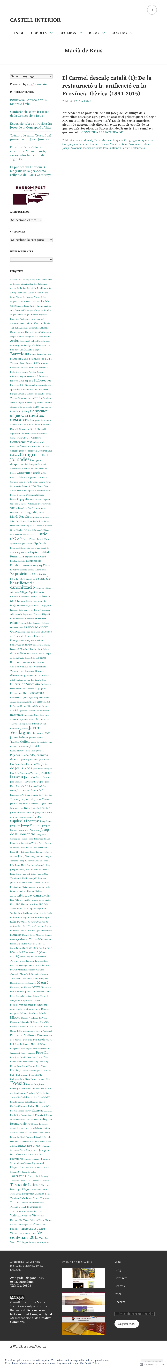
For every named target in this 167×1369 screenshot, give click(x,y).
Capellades (38, 403)
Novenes (22, 1027)
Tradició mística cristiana (32, 1203)
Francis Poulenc (34, 636)
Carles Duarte (25, 407)
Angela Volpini (16, 315)
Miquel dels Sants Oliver (27, 996)
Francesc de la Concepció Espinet (25, 610)
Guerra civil (34, 675)
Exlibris (31, 570)
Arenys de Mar (31, 337)
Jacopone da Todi (41, 733)
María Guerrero (17, 983)
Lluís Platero (22, 904)
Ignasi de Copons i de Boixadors (34, 711)
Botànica (34, 389)
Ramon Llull (41, 1110)
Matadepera (30, 983)
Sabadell (39, 1137)
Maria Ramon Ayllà (28, 961)
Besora (40, 372)
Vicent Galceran (30, 1220)
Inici (18, 33)
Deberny (21, 495)
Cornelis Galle (16, 482)
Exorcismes (40, 570)
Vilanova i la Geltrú (32, 1228)
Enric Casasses (30, 535)
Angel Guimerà (31, 315)
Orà (50, 1027)
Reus (30, 1124)
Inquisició (15, 729)
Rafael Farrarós (17, 1102)
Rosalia (28, 1133)
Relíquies (45, 1119)
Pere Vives (41, 1066)
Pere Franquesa (28, 1053)
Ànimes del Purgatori (39, 1243)
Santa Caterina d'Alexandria (27, 1142)
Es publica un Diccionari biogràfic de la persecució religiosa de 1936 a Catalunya (31, 170)
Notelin (13, 1027)
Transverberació (18, 1211)
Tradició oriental (18, 1207)
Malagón (36, 931)
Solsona (13, 1172)
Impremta (16, 714)
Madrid (28, 931)
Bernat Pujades (29, 372)
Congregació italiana (74, 144)
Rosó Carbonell (27, 1137)
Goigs (23, 675)
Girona (14, 675)
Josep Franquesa (38, 852)
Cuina (32, 486)
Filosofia (40, 592)
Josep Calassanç (25, 817)
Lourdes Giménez (26, 913)
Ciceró (33, 429)
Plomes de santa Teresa (41, 1079)
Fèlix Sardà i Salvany (40, 649)
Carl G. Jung (38, 407)
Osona (13, 1031)
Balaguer (37, 350)
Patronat (42, 1035)
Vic (34, 1215)
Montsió (28, 1004)
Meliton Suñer (37, 992)
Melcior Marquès (20, 991)
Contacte (121, 33)
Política (29, 1084)
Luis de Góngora (43, 918)
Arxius (14, 340)
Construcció (16, 469)
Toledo (48, 1194)
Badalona (26, 349)
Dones (23, 521)
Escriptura (35, 548)
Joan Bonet (15, 764)
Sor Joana (22, 1172)
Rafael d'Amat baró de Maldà (34, 1097)
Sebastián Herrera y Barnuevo (36, 1159)
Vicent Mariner (45, 1220)
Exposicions (20, 574)
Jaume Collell (20, 741)
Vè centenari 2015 (26, 1235)
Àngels (25, 1243)
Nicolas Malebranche (20, 1022)
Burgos (13, 394)
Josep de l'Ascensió (29, 830)
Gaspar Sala (29, 658)
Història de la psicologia (21, 698)
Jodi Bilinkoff (43, 808)
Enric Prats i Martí (33, 539)
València (16, 1215)
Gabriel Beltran (20, 653)
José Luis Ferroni (33, 870)
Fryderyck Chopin (18, 649)
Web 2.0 (15, 1242)
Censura (24, 429)
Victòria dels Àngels (19, 1225)
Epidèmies (41, 543)
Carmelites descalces (27, 417)
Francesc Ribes (25, 623)
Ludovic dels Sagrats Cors (22, 918)
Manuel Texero (29, 939)
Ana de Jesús (23, 306)
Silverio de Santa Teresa (37, 1168)
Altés (20, 302)
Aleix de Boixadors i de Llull (26, 288)
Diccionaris (35, 499)
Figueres (40, 588)
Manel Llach (46, 931)
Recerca (67, 33)
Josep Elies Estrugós (19, 852)
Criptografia (15, 486)
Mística (15, 1017)
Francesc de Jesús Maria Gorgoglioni (34, 606)
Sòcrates (32, 1172)
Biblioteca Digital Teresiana (23, 376)
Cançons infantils (24, 403)
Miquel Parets (27, 1001)
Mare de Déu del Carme (37, 948)
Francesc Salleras (41, 623)
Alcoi (45, 284)
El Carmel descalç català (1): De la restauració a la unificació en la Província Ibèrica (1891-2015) (107, 86)
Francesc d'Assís (24, 601)
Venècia (27, 1216)
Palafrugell (47, 1031)
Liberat (30, 891)
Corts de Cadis (31, 482)
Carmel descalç (84, 140)
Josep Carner (46, 821)
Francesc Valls (16, 627)
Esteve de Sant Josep (32, 565)
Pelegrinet (15, 1049)
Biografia (14, 385)
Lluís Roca (33, 904)
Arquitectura (45, 337)
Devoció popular (19, 499)
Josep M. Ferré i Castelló (30, 861)
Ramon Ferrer (120, 148)
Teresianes (35, 1189)
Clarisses (25, 434)
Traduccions (34, 1207)
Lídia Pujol (17, 921)
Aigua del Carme (39, 280)
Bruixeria (43, 389)
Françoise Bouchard (34, 640)
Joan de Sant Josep (37, 777)
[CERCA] (152, 10)
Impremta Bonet (31, 715)
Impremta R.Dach (27, 719)
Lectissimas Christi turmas (22, 887)
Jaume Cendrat (36, 738)
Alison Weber (34, 293)
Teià (38, 1176)
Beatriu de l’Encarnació (37, 363)
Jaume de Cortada (38, 742)
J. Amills (24, 729)
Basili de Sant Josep (33, 358)
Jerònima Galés (28, 755)
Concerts (36, 437)
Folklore (15, 596)
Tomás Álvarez (33, 1198)
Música (24, 1018)
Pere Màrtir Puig (30, 1062)
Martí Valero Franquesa (37, 979)
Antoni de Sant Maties (29, 328)
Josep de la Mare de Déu (39, 839)
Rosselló (15, 1137)
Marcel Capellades (18, 944)
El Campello (38, 526)
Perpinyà (16, 1070)
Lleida (46, 895)
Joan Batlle (44, 760)
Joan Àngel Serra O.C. (30, 790)
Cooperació (31, 478)
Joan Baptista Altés (29, 760)
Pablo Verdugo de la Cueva (29, 1031)
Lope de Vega (35, 909)
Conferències (19, 442)
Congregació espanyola (138, 140)
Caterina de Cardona (28, 424)
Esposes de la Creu (35, 556)
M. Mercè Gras (17, 931)
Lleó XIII (14, 900)
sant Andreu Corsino (30, 1145)
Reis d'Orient (32, 1120)
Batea (22, 363)
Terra (44, 1189)
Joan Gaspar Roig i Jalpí (33, 782)
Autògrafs (29, 345)
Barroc (33, 355)
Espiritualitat (23, 552)
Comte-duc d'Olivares (20, 438)
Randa (13, 1115)
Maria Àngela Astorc (25, 965)
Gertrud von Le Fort (21, 666)
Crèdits (39, 33)
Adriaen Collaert (17, 280)
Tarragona (18, 1176)
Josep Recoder (17, 870)
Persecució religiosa (32, 1071)
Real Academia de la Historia (29, 1115)
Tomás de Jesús (17, 1198)
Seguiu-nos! (126, 1323)
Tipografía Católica (33, 1193)
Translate (40, 84)
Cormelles (43, 478)
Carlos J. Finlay (22, 411)
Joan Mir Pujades (24, 786)
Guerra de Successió (25, 684)
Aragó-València (17, 337)
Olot (45, 1026)
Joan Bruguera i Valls (30, 764)
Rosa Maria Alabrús (41, 1133)
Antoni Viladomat (42, 332)
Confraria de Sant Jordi (39, 447)
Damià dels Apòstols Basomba (31, 491)
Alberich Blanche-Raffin (32, 284)
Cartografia (35, 420)
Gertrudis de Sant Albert (34, 662)
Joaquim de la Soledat (28, 804)
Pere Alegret (26, 1049)
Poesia (17, 1083)
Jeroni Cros (23, 746)
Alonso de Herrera (24, 297)
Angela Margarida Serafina (39, 310)
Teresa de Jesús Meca (20, 1181)
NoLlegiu (34, 1022)
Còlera (13, 491)
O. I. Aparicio (34, 1026)
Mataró (42, 982)
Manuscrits (44, 939)
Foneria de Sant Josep (31, 597)
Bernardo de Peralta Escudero (24, 368)
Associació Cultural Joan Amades (35, 341)
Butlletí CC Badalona (27, 394)
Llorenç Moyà (26, 900)
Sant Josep (26, 1150)
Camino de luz (24, 398)
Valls (40, 1211)
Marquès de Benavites (30, 974)
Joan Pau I (37, 786)
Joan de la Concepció (43, 769)
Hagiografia (40, 689)
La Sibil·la (45, 883)
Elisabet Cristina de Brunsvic (29, 530)
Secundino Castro (20, 1163)
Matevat (28, 987)
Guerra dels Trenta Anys (35, 680)
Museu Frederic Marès (33, 1013)
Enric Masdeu (102, 140)
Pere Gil (42, 1052)
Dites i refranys (39, 508)
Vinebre (26, 1234)
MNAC (37, 1001)
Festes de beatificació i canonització (30, 583)
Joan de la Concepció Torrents (24, 773)
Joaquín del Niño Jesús (23, 808)
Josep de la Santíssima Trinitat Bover (27, 843)
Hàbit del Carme (34, 706)
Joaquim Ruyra (45, 804)
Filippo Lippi (27, 592)
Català (13, 425)
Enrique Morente (26, 544)
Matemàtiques (16, 987)
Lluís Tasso (22, 909)
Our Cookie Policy (89, 1363)
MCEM (36, 987)
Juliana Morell (18, 882)
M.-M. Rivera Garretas (34, 922)
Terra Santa (15, 1194)
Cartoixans (46, 420)
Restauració (138, 148)
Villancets (16, 1233)
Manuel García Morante (33, 935)
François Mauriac (21, 644)
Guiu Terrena (28, 689)
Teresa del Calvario (40, 1181)
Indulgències (25, 724)
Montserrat (16, 1004)
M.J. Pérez (28, 926)
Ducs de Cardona (35, 521)
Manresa (15, 934)
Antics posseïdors (28, 319)
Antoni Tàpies (24, 332)
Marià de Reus (118, 144)
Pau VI (49, 1040)
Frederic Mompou (41, 645)
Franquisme (17, 640)
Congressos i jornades (29, 457)
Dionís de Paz (24, 508)
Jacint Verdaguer (25, 730)
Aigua (28, 280)
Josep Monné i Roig (40, 865)
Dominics (34, 517)
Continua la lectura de (102, 132)
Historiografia (35, 692)
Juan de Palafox (29, 874)
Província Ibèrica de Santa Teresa (90, 148)
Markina (31, 970)
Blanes (26, 389)
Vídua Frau (44, 1238)
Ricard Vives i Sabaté (30, 1128)
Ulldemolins (32, 1211)
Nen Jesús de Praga (38, 1018)
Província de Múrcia (30, 1089)
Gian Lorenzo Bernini (31, 671)
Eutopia (23, 570)
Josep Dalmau (31, 825)
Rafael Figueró (31, 1102)
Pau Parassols (36, 1039)
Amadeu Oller (30, 302)
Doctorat (14, 513)
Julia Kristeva (39, 878)
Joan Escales (16, 782)
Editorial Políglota (24, 526)
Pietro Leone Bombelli (27, 1075)
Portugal (15, 1088)
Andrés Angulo (37, 306)
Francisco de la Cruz (30, 632)
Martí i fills (21, 979)
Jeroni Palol (29, 751)
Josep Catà (15, 826)
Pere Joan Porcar (35, 1057)
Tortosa (15, 1202)
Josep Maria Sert (23, 865)
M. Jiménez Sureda (42, 926)
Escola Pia (25, 548)
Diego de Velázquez (28, 504)
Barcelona (19, 354)
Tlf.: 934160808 (20, 1285)
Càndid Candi (43, 486)
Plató (27, 1079)
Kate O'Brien (34, 883)
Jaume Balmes (19, 737)
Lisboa (38, 891)
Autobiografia (16, 345)
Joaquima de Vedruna (20, 795)
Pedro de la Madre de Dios (32, 1044)
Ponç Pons (39, 1084)
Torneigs (44, 1198)
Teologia (45, 1176)
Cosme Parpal (44, 482)
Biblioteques (42, 380)
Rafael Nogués (36, 1106)
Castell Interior (35, 20)
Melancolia (46, 987)
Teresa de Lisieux (25, 1185)
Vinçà (33, 1234)
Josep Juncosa (36, 856)
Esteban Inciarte (17, 561)
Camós (36, 398)
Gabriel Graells (37, 654)
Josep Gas (23, 856)
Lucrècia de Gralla (43, 913)
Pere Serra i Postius (26, 1066)
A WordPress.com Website (28, 1346)
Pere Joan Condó (18, 1057)
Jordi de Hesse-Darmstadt (22, 813)
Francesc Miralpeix (25, 619)
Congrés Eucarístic (38, 464)
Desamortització (99, 144)
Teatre (31, 1176)
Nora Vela (44, 1022)
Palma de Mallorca (23, 1035)
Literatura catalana (25, 895)
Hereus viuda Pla (18, 693)
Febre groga (25, 579)
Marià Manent (18, 969)
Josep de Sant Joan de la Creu (33, 848)
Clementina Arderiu (39, 434)
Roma (21, 1133)
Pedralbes (14, 1044)
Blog (94, 33)
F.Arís (35, 574)
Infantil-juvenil (39, 724)
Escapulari (15, 548)
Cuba (24, 486)
